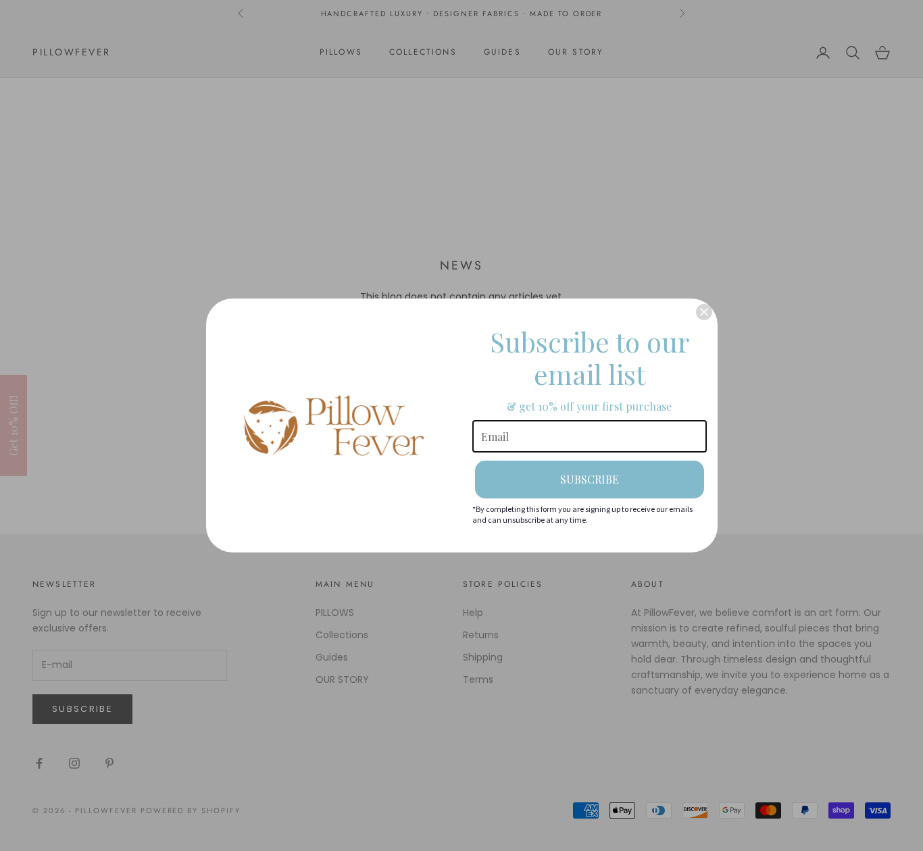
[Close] (704, 312)
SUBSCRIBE (589, 479)
